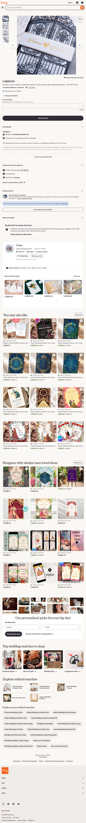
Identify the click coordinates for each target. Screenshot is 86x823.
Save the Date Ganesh (60, 747)
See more (79, 315)
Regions (31, 820)
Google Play (25, 799)
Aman (19, 245)
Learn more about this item (43, 157)
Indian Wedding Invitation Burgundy (44, 735)
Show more (78, 463)
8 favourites (43, 757)
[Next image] (79, 45)
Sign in (70, 2)
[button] (37, 256)
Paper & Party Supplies (29, 761)
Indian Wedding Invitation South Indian (19, 724)
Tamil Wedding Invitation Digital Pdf (45, 719)
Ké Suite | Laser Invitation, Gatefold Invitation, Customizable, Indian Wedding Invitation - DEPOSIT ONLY (40, 85)
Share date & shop (13, 634)
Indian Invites (43, 747)
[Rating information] (17, 252)
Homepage (16, 761)
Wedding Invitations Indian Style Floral (19, 747)
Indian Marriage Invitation (14, 730)
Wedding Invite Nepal (46, 724)
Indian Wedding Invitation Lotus (70, 724)
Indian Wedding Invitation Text (16, 719)
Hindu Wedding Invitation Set (39, 730)
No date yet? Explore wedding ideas (40, 634)
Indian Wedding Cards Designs (65, 713)
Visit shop (76, 276)
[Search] (82, 7)
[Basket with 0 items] (82, 2)
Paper (41, 761)
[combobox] (42, 7)
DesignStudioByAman (10, 87)
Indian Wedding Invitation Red (39, 713)
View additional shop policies (43, 209)
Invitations (69, 761)
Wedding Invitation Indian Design (17, 741)
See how (64, 203)
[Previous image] (13, 45)
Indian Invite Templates (42, 741)
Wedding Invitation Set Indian (16, 735)
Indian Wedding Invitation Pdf (65, 730)
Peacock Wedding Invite (14, 713)
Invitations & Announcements (54, 761)
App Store (9, 799)
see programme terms (25, 198)
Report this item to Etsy (74, 77)
